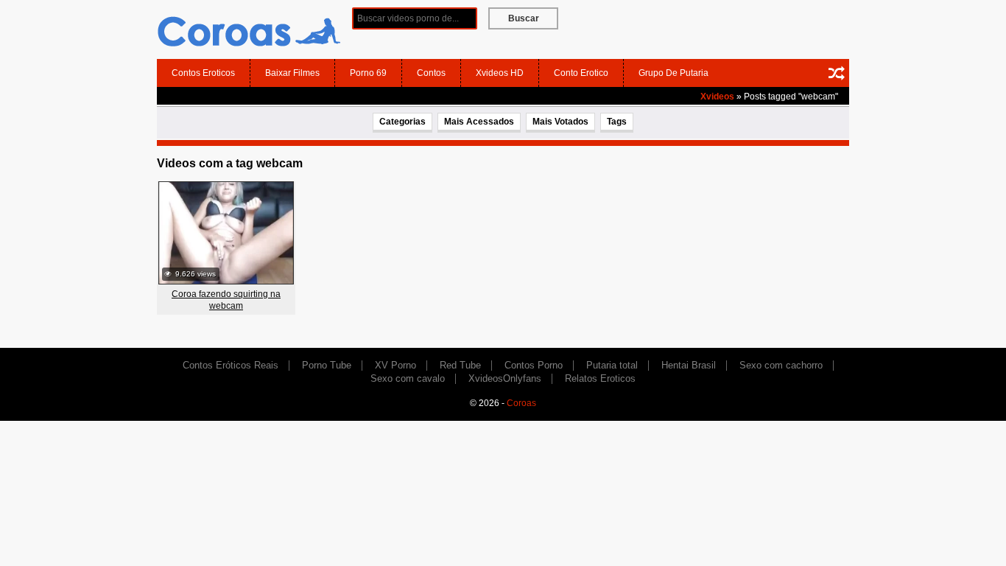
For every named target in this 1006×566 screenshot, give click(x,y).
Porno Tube (326, 365)
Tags (617, 121)
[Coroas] (249, 29)
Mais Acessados (479, 121)
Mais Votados (560, 121)
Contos (431, 73)
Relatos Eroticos (600, 378)
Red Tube (460, 365)
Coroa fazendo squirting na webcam (226, 300)
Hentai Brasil (688, 365)
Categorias (402, 121)
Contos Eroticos (203, 73)
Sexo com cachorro (781, 365)
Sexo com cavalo (407, 378)
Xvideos (717, 96)
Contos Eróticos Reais (230, 365)
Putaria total (612, 365)
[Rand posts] (836, 73)
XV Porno (395, 365)
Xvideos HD (500, 73)
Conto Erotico (581, 73)
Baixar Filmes (292, 73)
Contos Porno (533, 365)
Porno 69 (368, 73)
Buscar (523, 18)
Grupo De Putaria (673, 73)
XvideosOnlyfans (504, 378)
